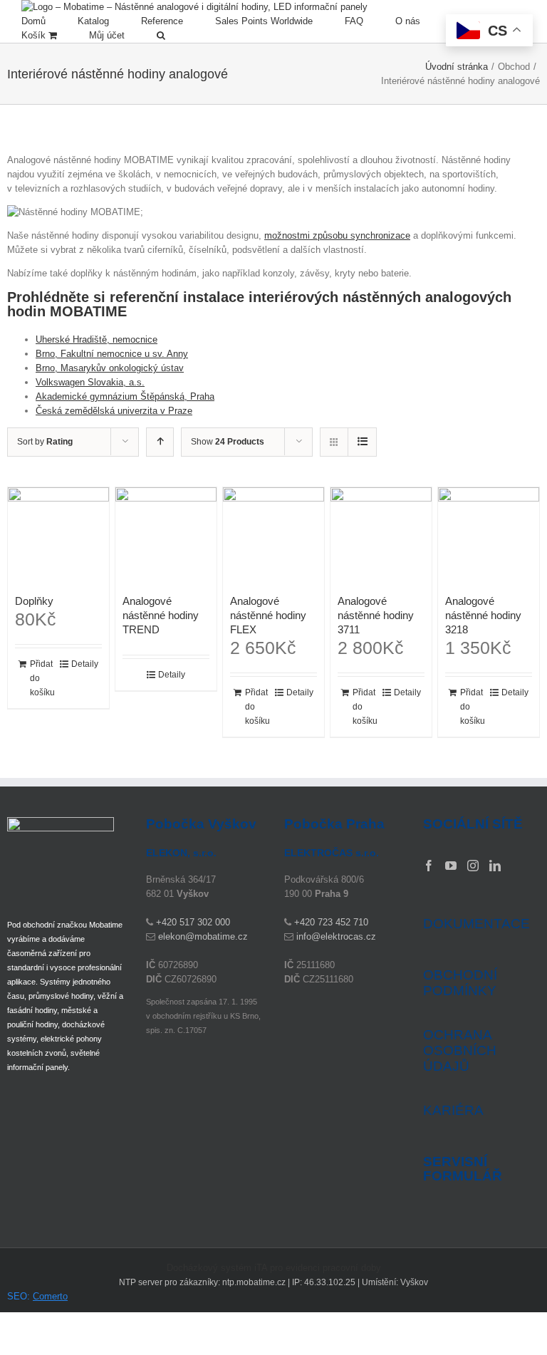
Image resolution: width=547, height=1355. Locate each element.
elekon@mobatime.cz (203, 936)
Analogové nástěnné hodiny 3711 (376, 615)
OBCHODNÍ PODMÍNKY (460, 982)
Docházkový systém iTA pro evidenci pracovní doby (274, 1267)
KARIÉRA (453, 1110)
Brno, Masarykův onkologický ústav (110, 368)
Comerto (50, 1296)
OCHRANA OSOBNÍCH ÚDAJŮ (459, 1050)
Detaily (84, 664)
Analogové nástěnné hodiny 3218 (483, 615)
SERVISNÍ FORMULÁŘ (462, 1169)
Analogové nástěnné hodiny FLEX (268, 615)
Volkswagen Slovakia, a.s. (90, 382)
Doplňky (34, 601)
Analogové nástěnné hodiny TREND (161, 615)
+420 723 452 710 (331, 922)
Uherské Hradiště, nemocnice (96, 339)
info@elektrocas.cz (336, 936)
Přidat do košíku (42, 678)
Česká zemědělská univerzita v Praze (114, 410)
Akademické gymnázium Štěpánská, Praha (125, 396)
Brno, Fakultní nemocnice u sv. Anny (112, 353)
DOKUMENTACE (476, 923)
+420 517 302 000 (193, 922)
